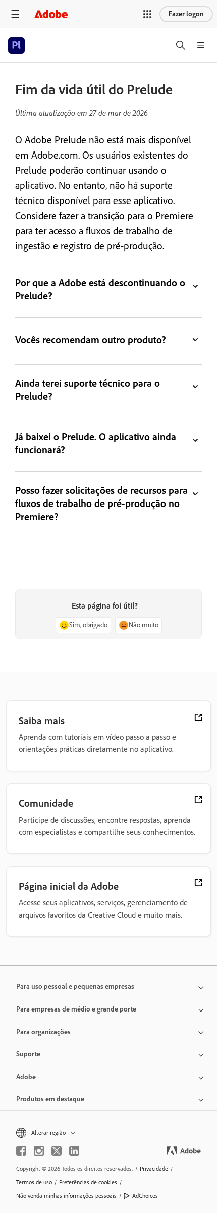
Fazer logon (186, 14)
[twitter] (56, 1151)
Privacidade (154, 1168)
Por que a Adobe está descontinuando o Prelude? (100, 289)
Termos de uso (34, 1182)
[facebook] (21, 1151)
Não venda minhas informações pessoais (66, 1195)
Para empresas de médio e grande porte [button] (76, 1009)
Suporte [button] (28, 1054)
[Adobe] (51, 14)
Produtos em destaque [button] (50, 1099)
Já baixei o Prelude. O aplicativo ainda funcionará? (95, 443)
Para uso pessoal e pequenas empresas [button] (75, 986)
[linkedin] (74, 1151)
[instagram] (39, 1151)
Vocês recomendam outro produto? (91, 340)
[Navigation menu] (15, 14)
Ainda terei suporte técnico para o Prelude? (87, 389)
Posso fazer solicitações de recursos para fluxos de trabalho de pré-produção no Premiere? (101, 503)
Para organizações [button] (43, 1032)
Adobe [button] (26, 1077)
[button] (147, 14)
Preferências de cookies (88, 1182)
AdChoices (145, 1195)
